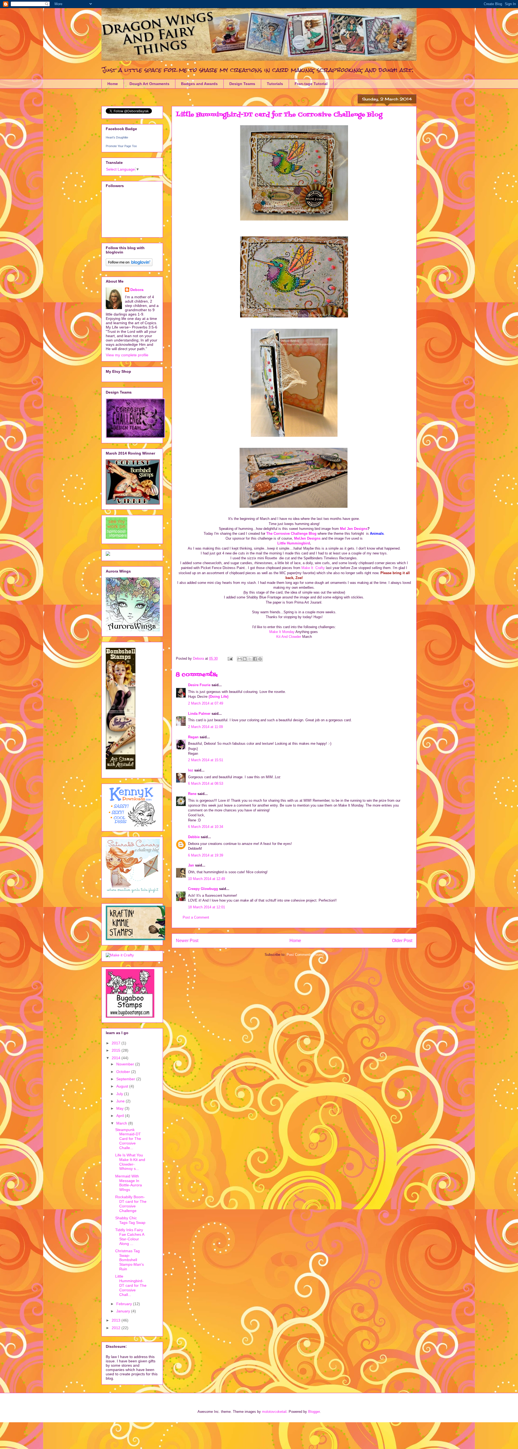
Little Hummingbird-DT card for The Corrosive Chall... (130, 1285)
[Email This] (239, 659)
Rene (192, 794)
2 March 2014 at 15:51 (205, 760)
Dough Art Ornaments (149, 84)
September (126, 1079)
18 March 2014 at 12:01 (206, 907)
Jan (191, 865)
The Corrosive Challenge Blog (291, 533)
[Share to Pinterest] (260, 659)
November (125, 1064)
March (122, 1123)
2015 (116, 1050)
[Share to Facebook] (255, 659)
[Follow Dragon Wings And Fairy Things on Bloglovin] (129, 265)
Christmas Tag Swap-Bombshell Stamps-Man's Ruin (129, 1260)
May (120, 1108)
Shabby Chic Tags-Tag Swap (130, 1220)
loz (190, 770)
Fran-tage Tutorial (311, 84)
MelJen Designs (308, 538)
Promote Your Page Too (121, 146)
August (122, 1086)
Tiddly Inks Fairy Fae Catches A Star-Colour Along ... (129, 1236)
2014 (116, 1058)
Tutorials (275, 84)
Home (112, 84)
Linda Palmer (199, 714)
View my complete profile (127, 355)
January (123, 1311)
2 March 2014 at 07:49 (205, 703)
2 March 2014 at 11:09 (205, 727)
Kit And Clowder (289, 637)
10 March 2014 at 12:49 (206, 879)
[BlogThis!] (244, 659)
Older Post (402, 940)
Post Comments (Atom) (305, 955)
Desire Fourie (199, 685)
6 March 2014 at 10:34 (205, 827)
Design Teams (242, 84)
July (120, 1094)
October (123, 1071)
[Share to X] (250, 659)
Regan (193, 737)
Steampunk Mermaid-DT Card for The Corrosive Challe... (128, 1139)
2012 (116, 1328)
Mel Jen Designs (353, 529)
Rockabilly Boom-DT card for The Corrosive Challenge (130, 1204)
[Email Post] (230, 658)
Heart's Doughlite (117, 137)
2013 (116, 1320)
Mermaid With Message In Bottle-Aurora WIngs (128, 1183)
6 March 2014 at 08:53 (205, 783)
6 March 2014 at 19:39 (205, 855)
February (124, 1304)
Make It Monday (282, 632)
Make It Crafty (313, 568)
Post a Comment (196, 917)
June (121, 1101)
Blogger (314, 1412)
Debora (137, 289)
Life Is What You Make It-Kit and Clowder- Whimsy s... (130, 1162)
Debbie (194, 837)
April (120, 1115)
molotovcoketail (274, 1412)
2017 (116, 1043)
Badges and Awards (199, 84)
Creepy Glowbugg (203, 889)
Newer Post (187, 940)
